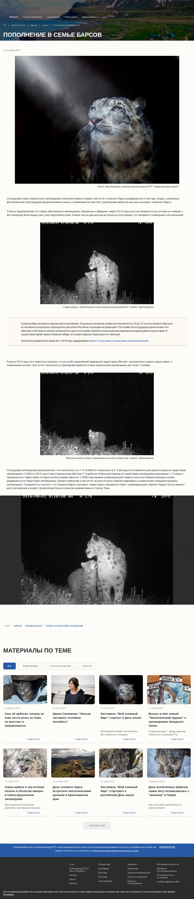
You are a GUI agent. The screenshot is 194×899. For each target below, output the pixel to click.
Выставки (102, 877)
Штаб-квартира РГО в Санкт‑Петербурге (79, 869)
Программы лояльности (168, 864)
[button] (7, 550)
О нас (71, 864)
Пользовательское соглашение (165, 876)
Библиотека (133, 868)
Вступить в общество (137, 877)
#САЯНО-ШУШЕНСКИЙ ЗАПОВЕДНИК (64, 626)
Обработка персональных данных (167, 869)
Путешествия (104, 864)
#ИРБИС (17, 626)
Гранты (72, 879)
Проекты (73, 883)
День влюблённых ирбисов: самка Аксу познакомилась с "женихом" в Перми (169, 791)
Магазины (132, 864)
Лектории (102, 873)
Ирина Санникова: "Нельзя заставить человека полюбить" (72, 717)
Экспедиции (103, 868)
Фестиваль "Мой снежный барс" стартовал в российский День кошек (119, 791)
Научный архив (105, 881)
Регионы (73, 875)
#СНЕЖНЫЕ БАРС (33, 626)
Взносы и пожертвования (135, 882)
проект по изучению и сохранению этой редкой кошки (118, 340)
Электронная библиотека (139, 873)
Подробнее (33, 739)
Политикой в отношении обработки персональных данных (115, 851)
